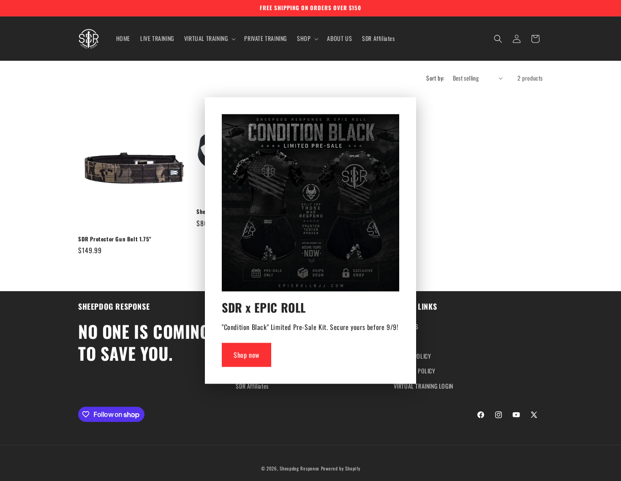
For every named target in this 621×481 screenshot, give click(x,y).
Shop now (246, 355)
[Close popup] (390, 123)
